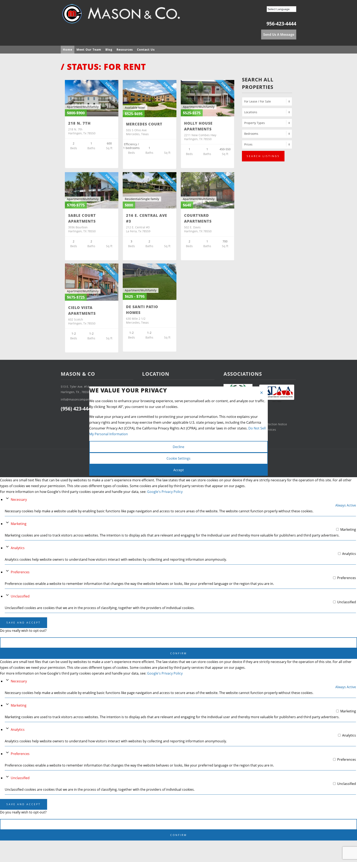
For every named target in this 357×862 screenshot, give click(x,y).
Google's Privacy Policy (165, 491)
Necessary (19, 499)
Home (67, 49)
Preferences (20, 572)
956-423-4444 (281, 23)
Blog (108, 49)
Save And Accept (23, 622)
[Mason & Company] (123, 15)
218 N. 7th (79, 123)
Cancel (178, 642)
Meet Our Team (88, 49)
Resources (125, 49)
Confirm (178, 653)
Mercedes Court (144, 124)
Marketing (18, 523)
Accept (178, 470)
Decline (178, 447)
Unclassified (20, 596)
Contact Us (146, 49)
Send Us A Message (278, 34)
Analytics (18, 548)
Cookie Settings (178, 458)
